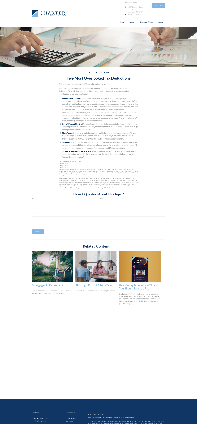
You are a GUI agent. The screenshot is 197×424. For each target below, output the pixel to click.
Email (102, 199)
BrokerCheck (131, 417)
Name (34, 199)
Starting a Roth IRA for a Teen (94, 285)
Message (35, 214)
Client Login (158, 5)
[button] (122, 22)
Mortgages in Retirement (47, 285)
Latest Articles (71, 418)
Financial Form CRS (97, 414)
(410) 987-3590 (42, 418)
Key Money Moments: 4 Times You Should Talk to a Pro (138, 287)
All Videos (69, 422)
